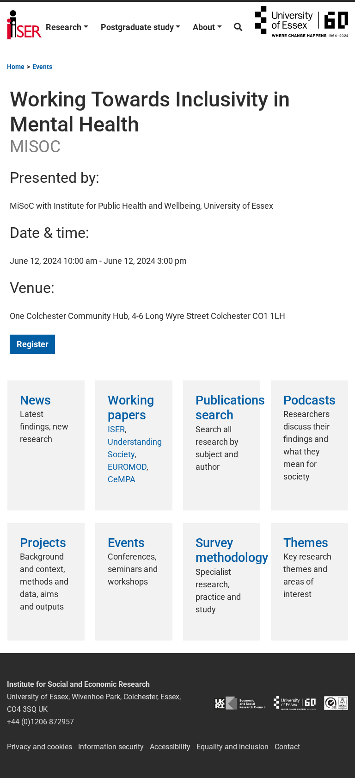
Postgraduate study (137, 27)
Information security (111, 746)
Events (126, 542)
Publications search (230, 408)
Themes (305, 542)
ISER (116, 429)
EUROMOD (127, 467)
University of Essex (301, 27)
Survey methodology (232, 550)
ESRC (239, 702)
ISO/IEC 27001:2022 (336, 702)
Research (63, 27)
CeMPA (121, 479)
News (35, 400)
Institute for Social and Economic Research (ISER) (24, 27)
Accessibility (170, 746)
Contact (287, 746)
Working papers (131, 408)
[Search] (238, 27)
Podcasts (309, 400)
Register (33, 344)
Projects (43, 542)
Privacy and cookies (39, 746)
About (204, 27)
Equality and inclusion (232, 746)
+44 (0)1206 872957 (40, 721)
